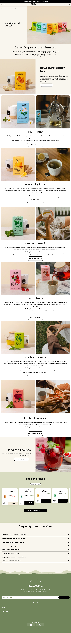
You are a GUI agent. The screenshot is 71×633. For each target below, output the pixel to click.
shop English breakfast (35, 433)
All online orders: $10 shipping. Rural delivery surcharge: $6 (36, 1)
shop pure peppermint (35, 258)
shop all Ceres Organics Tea (34, 510)
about (3, 607)
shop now (45, 85)
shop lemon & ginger (35, 203)
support (3, 616)
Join (63, 597)
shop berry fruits (35, 317)
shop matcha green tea (35, 376)
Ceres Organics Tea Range (10, 8)
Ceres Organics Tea (35, 484)
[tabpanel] (9, 496)
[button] (5, 4)
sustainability (5, 612)
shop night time (35, 144)
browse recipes (20, 459)
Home (2, 8)
